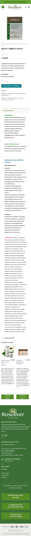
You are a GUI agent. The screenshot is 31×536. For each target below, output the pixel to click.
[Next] (30, 373)
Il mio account (5, 473)
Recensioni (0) (9, 338)
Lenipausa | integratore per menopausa (20, 362)
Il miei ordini (5, 475)
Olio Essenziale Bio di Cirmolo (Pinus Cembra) (5, 363)
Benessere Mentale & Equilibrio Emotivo (16, 44)
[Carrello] (29, 7)
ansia (5, 98)
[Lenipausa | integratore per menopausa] (23, 352)
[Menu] (2, 7)
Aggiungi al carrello (11, 86)
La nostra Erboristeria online (15, 529)
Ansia (2, 45)
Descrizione (9, 110)
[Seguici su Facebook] (2, 435)
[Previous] (1, 373)
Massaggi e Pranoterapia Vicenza (16, 531)
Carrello (3, 477)
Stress (7, 95)
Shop (2, 44)
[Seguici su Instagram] (6, 435)
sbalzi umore (11, 100)
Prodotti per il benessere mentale (15, 98)
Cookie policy (7, 485)
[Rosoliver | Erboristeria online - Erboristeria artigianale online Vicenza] (15, 7)
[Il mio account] (26, 7)
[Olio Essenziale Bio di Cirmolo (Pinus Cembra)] (8, 352)
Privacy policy (17, 485)
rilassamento (4, 100)
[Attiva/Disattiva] (3, 110)
